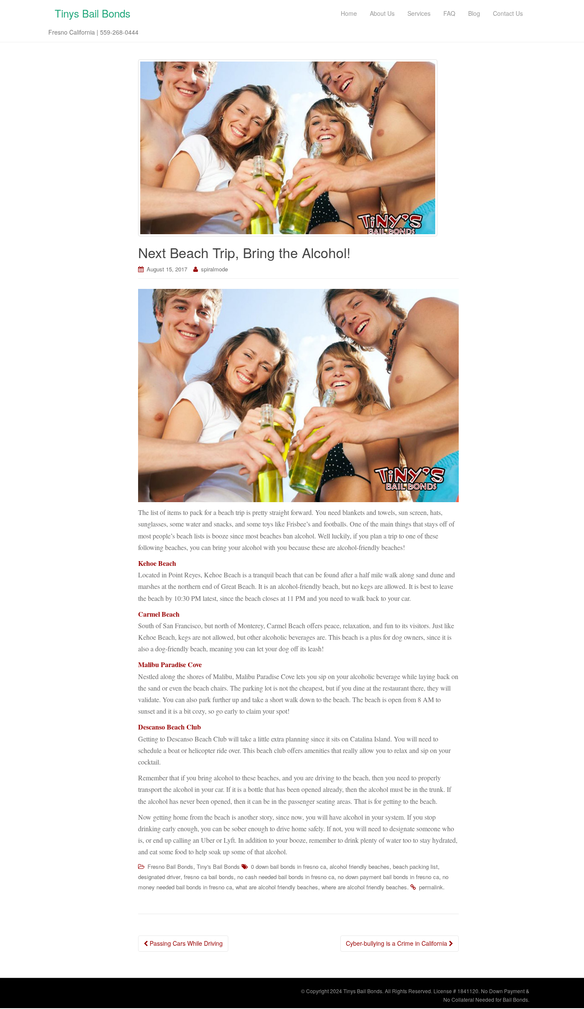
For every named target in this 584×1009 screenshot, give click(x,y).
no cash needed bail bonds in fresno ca (285, 877)
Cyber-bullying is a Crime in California (397, 943)
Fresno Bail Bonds (170, 866)
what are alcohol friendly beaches (277, 887)
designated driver (159, 877)
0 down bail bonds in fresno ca (288, 866)
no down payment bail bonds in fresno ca (388, 877)
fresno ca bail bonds (209, 877)
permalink (431, 887)
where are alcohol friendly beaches (364, 887)
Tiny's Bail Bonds (218, 866)
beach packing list (415, 866)
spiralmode (214, 269)
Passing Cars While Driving (185, 943)
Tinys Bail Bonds (92, 13)
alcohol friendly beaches (359, 866)
